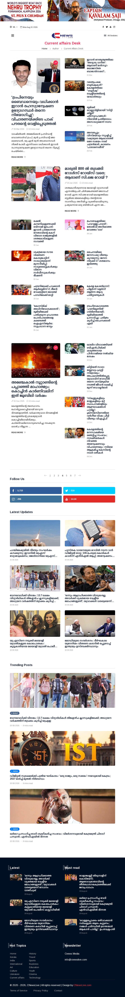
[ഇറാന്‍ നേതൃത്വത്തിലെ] (75, 65)
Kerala (13, 957)
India (12, 960)
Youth (32, 970)
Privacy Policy (40, 990)
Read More (17, 157)
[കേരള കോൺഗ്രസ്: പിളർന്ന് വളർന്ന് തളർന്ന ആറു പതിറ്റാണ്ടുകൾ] (75, 292)
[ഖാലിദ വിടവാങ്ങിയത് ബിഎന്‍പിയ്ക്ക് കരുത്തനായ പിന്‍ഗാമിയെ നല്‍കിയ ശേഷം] (75, 350)
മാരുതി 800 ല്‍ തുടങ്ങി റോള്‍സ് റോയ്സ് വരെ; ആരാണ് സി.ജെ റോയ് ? (86, 172)
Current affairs (17, 977)
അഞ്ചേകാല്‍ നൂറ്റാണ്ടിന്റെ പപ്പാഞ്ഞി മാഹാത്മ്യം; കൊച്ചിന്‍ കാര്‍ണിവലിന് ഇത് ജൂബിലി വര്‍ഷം (34, 388)
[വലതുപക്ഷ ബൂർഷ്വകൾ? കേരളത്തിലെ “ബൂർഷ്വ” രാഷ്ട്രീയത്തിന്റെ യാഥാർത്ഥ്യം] (75, 88)
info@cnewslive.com (76, 959)
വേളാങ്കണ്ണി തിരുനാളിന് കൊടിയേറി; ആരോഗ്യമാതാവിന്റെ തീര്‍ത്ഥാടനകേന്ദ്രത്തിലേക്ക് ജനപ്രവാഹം (95, 881)
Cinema (33, 974)
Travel (32, 957)
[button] (13, 27)
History (32, 953)
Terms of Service (18, 990)
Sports (32, 960)
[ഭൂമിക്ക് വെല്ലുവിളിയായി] (75, 113)
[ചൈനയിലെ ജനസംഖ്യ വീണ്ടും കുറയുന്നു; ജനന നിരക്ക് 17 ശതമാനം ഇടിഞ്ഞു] (75, 258)
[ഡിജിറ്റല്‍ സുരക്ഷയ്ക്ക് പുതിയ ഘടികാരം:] (62, 748)
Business (33, 964)
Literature (14, 974)
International (16, 964)
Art (11, 967)
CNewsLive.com (82, 985)
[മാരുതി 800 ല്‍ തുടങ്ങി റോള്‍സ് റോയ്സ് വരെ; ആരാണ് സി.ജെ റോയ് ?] (35, 183)
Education (34, 967)
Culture (13, 970)
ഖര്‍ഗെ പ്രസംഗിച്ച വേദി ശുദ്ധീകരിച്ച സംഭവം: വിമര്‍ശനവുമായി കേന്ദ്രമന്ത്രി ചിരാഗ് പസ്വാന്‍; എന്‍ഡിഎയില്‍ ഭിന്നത (95, 904)
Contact (58, 990)
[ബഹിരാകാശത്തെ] (75, 312)
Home (44, 48)
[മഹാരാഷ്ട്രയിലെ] (75, 227)
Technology (35, 977)
